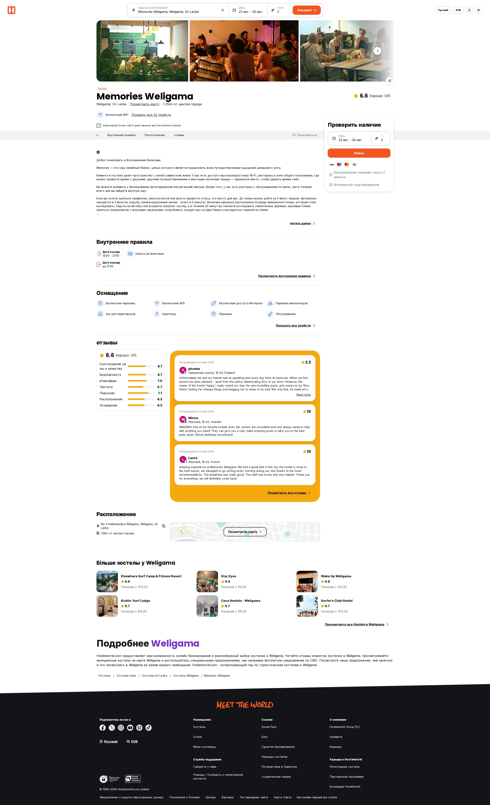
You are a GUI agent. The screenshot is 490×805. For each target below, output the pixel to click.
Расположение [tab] (155, 135)
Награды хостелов (274, 756)
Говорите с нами (204, 766)
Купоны (211, 797)
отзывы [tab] (179, 135)
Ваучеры (228, 797)
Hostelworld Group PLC (345, 726)
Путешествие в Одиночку (279, 766)
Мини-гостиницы (204, 746)
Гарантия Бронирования (278, 746)
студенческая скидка (276, 776)
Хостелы (199, 726)
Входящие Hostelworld (345, 786)
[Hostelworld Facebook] (103, 728)
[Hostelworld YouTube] (130, 728)
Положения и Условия (185, 797)
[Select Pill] (469, 10)
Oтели (197, 736)
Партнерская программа (346, 776)
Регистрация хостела (344, 766)
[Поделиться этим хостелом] (390, 81)
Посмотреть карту (144, 104)
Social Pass (269, 726)
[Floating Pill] (377, 51)
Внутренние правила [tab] (121, 135)
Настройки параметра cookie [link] (317, 797)
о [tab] (97, 135)
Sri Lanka (119, 104)
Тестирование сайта (254, 797)
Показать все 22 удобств (151, 115)
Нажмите (336, 736)
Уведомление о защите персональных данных (131, 797)
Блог (265, 736)
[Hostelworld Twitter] (112, 728)
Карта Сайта (282, 797)
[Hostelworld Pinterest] (139, 728)
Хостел (102, 88)
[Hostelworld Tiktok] (148, 728)
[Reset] (222, 10)
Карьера (335, 746)
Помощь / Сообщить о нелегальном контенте (218, 776)
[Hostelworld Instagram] (121, 728)
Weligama (103, 104)
